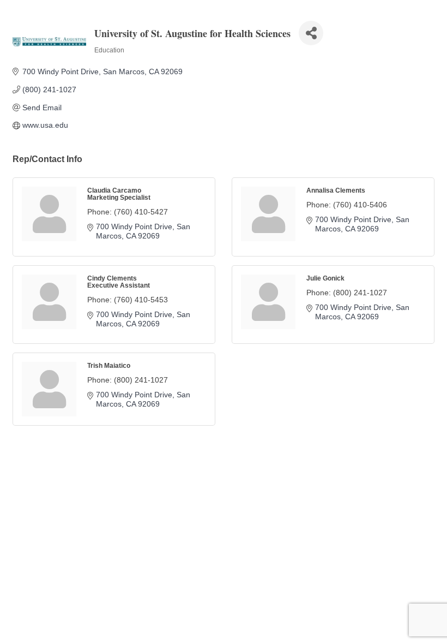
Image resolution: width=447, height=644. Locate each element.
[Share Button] (311, 33)
